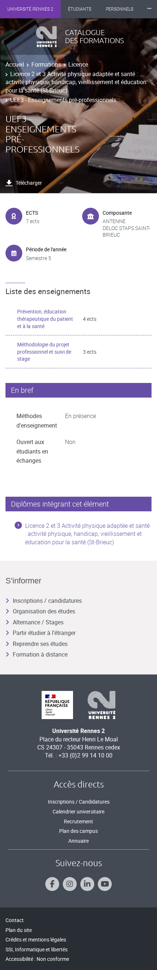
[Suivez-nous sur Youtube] (105, 884)
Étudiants (79, 9)
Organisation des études (44, 611)
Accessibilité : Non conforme (37, 958)
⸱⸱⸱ (149, 9)
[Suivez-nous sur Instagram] (70, 884)
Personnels (119, 9)
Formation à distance (40, 654)
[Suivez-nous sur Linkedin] (87, 884)
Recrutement (78, 821)
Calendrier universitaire (78, 811)
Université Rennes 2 (30, 9)
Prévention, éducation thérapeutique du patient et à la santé (45, 318)
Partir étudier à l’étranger (44, 633)
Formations (46, 64)
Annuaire (78, 840)
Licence (78, 64)
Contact (14, 920)
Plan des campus (78, 830)
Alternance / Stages (38, 622)
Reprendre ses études (40, 644)
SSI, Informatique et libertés (36, 949)
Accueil (14, 64)
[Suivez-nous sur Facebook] (52, 884)
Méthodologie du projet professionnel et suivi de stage (44, 351)
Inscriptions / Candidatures (79, 801)
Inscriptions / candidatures (47, 601)
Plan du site (18, 929)
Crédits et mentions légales (35, 939)
